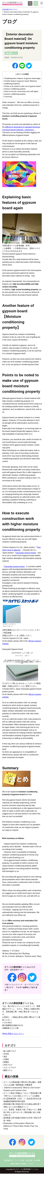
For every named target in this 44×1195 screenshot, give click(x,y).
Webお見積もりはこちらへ (13, 1034)
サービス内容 (19, 1160)
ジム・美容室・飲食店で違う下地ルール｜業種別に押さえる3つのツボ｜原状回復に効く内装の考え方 (22, 1112)
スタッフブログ (9, 1068)
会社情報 (37, 1160)
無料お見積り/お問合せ (19, 1164)
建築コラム (7, 1070)
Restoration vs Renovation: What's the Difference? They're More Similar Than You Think (20, 1126)
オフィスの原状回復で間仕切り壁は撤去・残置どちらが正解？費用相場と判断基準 (22, 1083)
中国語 (6, 1059)
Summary (7, 97)
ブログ (15, 9)
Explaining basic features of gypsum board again (22, 78)
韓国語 (6, 1062)
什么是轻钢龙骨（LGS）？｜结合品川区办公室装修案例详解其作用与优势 (22, 1100)
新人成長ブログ (9, 1051)
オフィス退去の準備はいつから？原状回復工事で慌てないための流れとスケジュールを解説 (22, 1094)
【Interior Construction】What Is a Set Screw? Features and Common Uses (21, 1089)
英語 (5, 1057)
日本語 (6, 1054)
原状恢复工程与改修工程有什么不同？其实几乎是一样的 (22, 1119)
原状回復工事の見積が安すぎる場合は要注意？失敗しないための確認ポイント (22, 1105)
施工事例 (29, 1160)
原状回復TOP (7, 9)
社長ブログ (7, 1065)
